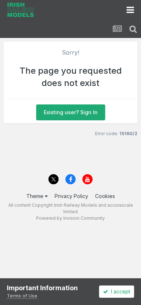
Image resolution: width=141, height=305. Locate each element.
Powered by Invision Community (70, 218)
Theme (35, 196)
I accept (119, 291)
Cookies (105, 196)
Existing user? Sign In (71, 112)
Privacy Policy (71, 196)
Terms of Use (22, 295)
